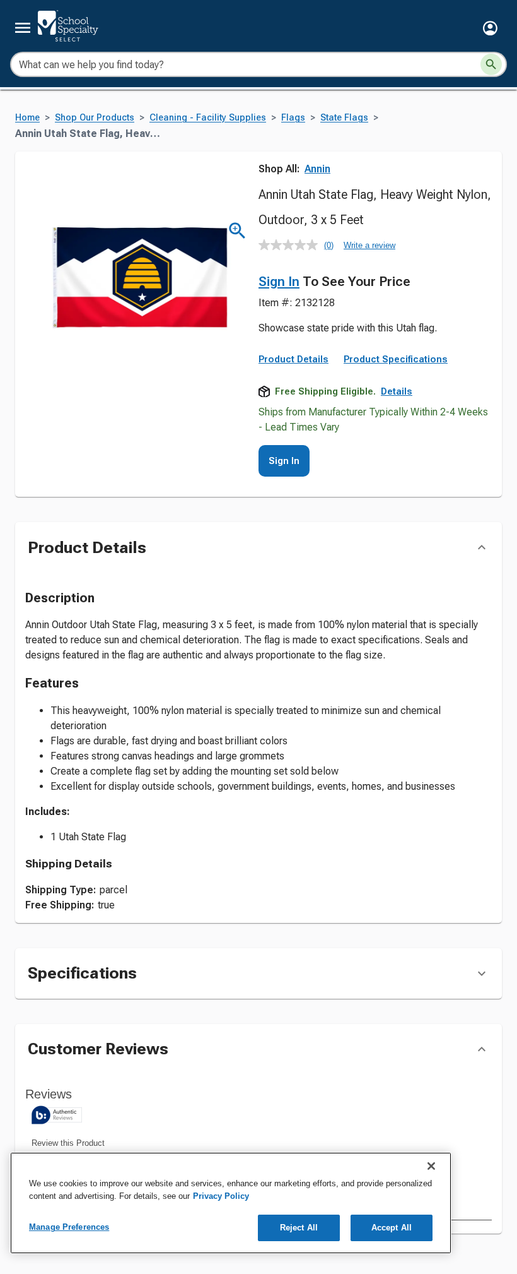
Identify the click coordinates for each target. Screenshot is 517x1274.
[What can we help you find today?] (491, 64)
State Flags (344, 117)
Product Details (293, 359)
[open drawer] (23, 28)
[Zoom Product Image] (237, 230)
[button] (490, 28)
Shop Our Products (94, 117)
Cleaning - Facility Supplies (207, 117)
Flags (293, 117)
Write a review (369, 245)
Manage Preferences (69, 1227)
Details (396, 391)
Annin (317, 169)
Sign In (278, 281)
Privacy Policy (221, 1196)
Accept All (391, 1227)
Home (27, 117)
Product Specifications (396, 359)
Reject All (299, 1227)
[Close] (431, 1166)
